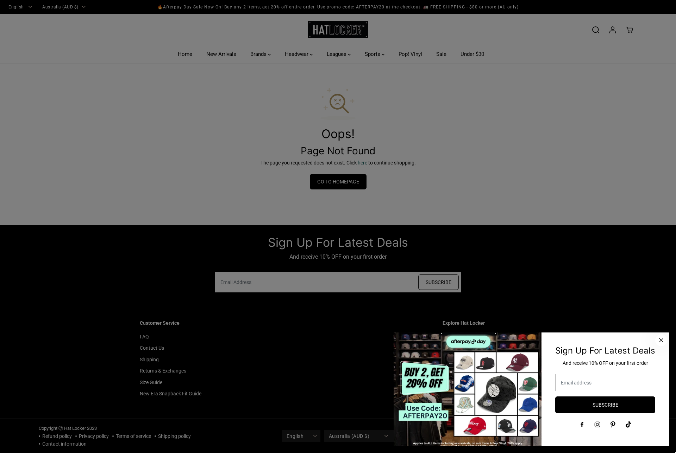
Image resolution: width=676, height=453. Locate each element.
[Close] (661, 340)
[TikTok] (628, 424)
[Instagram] (597, 424)
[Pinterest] (613, 424)
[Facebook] (582, 424)
